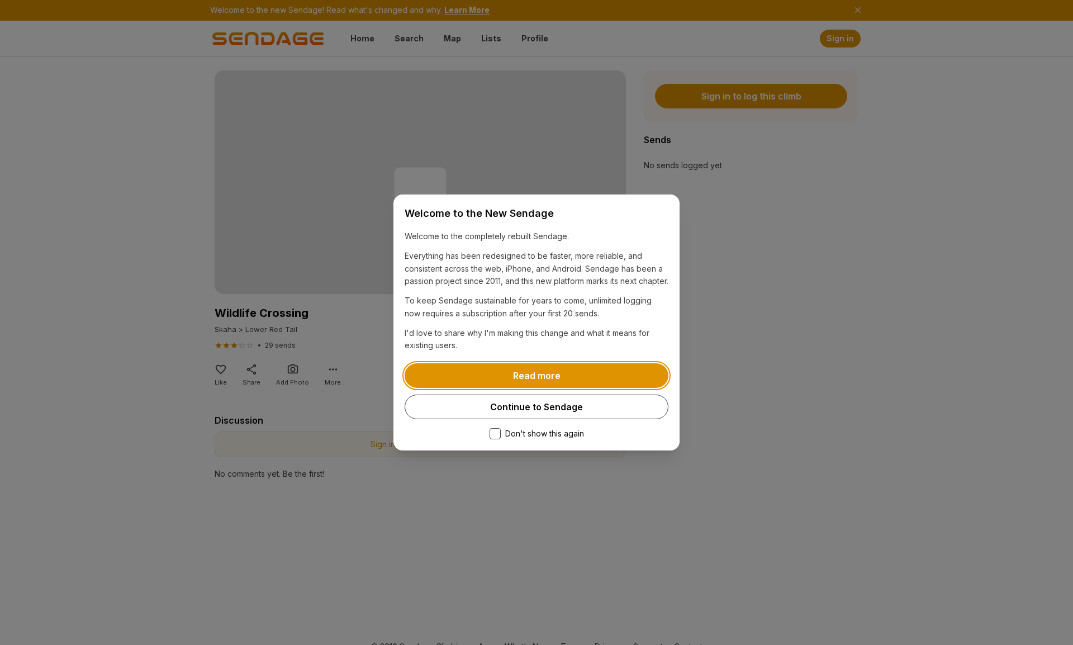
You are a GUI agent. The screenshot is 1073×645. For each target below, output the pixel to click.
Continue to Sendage (536, 406)
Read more (537, 375)
